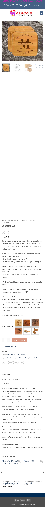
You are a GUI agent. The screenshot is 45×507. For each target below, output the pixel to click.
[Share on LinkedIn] (22, 362)
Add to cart (19, 340)
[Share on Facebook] (7, 362)
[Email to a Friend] (15, 362)
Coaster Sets (13, 221)
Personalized (33, 358)
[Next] (40, 41)
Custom (7, 358)
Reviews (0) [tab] (6, 383)
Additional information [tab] (11, 379)
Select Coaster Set (7, 327)
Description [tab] (6, 375)
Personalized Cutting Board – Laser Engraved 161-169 (11, 484)
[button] (3, 12)
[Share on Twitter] (11, 362)
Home (4, 221)
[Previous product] (7, 232)
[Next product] (3, 232)
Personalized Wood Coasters (16, 354)
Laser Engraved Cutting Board (19, 358)
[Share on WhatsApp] (3, 362)
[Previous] (5, 41)
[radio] (18, 322)
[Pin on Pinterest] (18, 362)
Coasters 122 (28, 483)
